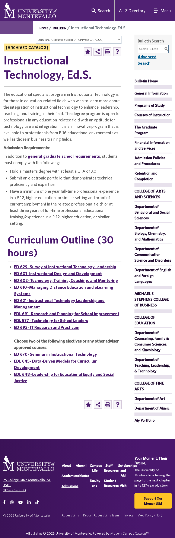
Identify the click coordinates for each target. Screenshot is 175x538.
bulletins (36, 533)
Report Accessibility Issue (101, 515)
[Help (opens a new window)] (117, 51)
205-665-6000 (14, 490)
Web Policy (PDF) (150, 515)
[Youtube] (20, 502)
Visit (123, 486)
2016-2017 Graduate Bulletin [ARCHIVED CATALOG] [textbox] (70, 39)
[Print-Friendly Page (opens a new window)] (107, 51)
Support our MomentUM (153, 500)
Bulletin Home (146, 81)
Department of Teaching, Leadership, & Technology (152, 365)
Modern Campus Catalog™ (129, 533)
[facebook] (4, 502)
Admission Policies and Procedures (149, 161)
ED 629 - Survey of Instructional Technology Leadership (65, 266)
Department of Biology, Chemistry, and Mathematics (150, 233)
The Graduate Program (145, 130)
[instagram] (12, 502)
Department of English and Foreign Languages (152, 276)
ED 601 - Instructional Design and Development (58, 273)
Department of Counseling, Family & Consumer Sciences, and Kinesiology (151, 341)
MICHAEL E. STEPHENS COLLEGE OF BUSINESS (151, 299)
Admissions (69, 486)
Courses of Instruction (152, 115)
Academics (69, 476)
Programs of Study (149, 105)
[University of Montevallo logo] (30, 10)
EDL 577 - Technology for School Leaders (51, 320)
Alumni (81, 466)
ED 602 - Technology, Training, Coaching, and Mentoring (66, 280)
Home (43, 28)
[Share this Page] (97, 52)
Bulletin (59, 28)
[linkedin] (29, 502)
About (66, 466)
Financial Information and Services (152, 145)
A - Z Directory (132, 10)
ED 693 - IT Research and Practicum (46, 327)
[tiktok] (37, 502)
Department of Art (149, 398)
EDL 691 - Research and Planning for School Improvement (66, 313)
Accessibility (70, 515)
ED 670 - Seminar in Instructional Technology (55, 354)
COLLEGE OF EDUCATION (144, 320)
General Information (151, 93)
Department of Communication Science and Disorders (152, 254)
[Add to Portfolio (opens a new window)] (88, 51)
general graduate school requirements (64, 156)
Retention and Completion (146, 176)
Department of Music (151, 408)
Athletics (82, 476)
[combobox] (78, 40)
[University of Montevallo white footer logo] (29, 466)
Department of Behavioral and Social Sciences (152, 212)
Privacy (129, 515)
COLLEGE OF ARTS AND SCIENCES (150, 194)
